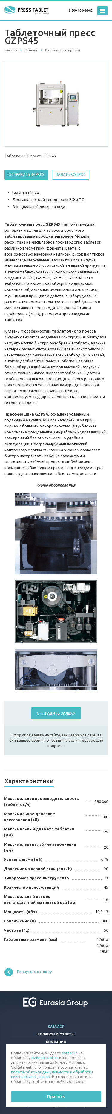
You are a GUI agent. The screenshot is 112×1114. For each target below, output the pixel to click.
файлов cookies (44, 1058)
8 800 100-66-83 (81, 10)
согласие (70, 1053)
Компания (56, 1042)
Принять (56, 1096)
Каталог (56, 1026)
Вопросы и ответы (56, 1034)
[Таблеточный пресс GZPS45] (56, 103)
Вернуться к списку (34, 972)
